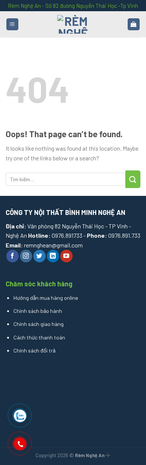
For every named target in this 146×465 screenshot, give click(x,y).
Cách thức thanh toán (39, 337)
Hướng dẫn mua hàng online (45, 298)
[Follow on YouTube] (66, 256)
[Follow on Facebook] (12, 256)
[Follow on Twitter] (39, 256)
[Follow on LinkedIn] (53, 256)
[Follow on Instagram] (26, 256)
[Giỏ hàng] (134, 24)
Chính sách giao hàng (38, 324)
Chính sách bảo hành (37, 311)
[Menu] (12, 24)
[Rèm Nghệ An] (73, 24)
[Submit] (132, 179)
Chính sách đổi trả (34, 350)
